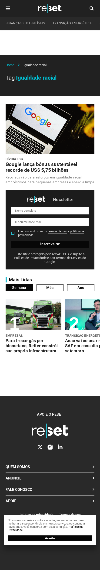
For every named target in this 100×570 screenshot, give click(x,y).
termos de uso (57, 231)
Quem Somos (18, 467)
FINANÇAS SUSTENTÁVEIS (25, 23)
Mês (49, 287)
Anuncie (13, 478)
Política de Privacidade (30, 258)
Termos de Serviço (69, 258)
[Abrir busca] (91, 8)
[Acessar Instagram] (50, 447)
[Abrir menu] (8, 8)
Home (10, 65)
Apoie (11, 501)
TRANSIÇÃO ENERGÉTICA (72, 23)
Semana (19, 287)
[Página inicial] (50, 431)
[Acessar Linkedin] (60, 447)
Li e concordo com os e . (51, 233)
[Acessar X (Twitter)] (40, 447)
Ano (80, 287)
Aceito (50, 538)
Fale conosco (19, 489)
